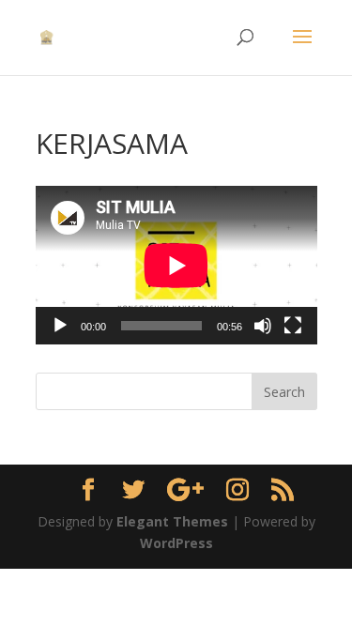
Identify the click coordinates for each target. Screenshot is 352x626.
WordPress (176, 543)
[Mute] (262, 325)
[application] (176, 265)
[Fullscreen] (292, 325)
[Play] (60, 325)
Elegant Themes (172, 521)
